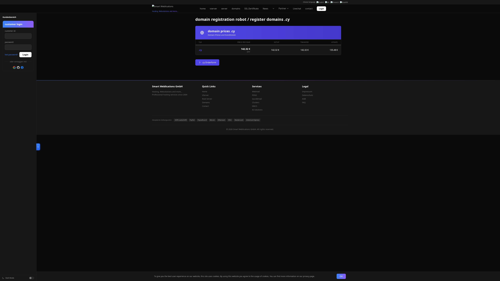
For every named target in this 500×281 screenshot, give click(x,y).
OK (341, 276)
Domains (206, 102)
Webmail (256, 91)
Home (204, 91)
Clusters (255, 102)
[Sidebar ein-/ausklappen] (38, 146)
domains (236, 8)
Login (321, 8)
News (265, 8)
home (203, 8)
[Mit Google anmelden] (14, 67)
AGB (304, 99)
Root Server (207, 99)
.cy (200, 50)
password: (9, 42)
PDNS (254, 95)
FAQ (304, 102)
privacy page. (309, 276)
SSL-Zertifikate (251, 8)
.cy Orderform (209, 62)
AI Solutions (257, 109)
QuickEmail (257, 99)
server (224, 8)
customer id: (10, 31)
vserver (213, 8)
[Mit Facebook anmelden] (22, 67)
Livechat (297, 8)
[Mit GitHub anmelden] (18, 67)
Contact (205, 106)
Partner (282, 8)
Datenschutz (307, 95)
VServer (205, 95)
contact (309, 8)
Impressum (307, 91)
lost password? (11, 54)
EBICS (254, 106)
